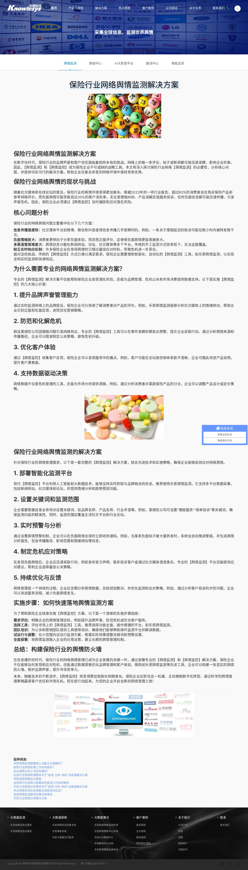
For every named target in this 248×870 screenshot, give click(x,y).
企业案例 (141, 831)
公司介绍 (183, 825)
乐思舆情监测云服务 (21, 831)
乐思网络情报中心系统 (106, 831)
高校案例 (141, 837)
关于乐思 (195, 8)
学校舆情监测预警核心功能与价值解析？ (39, 763)
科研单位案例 (143, 843)
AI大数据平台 (124, 63)
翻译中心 (152, 63)
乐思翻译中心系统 (104, 843)
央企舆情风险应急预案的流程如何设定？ (39, 790)
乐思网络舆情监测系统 (106, 825)
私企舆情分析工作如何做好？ (32, 771)
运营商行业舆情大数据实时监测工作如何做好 (41, 782)
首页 (54, 8)
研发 (180, 831)
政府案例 (141, 825)
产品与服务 (76, 8)
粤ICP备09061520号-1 (93, 863)
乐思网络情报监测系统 (106, 849)
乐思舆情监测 (209, 254)
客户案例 (148, 8)
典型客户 (183, 843)
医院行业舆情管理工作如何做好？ (34, 767)
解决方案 (101, 8)
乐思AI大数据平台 (103, 837)
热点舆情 (124, 8)
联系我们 (219, 8)
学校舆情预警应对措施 (27, 778)
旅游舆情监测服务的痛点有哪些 (33, 794)
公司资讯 (171, 8)
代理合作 (183, 849)
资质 (180, 837)
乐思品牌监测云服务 (21, 825)
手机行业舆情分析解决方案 (30, 798)
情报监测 (177, 63)
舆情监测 (70, 63)
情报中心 (95, 63)
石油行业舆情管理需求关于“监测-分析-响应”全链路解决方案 (51, 775)
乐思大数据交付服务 (63, 837)
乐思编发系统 (59, 831)
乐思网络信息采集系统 (64, 825)
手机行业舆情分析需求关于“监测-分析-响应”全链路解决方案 (51, 786)
